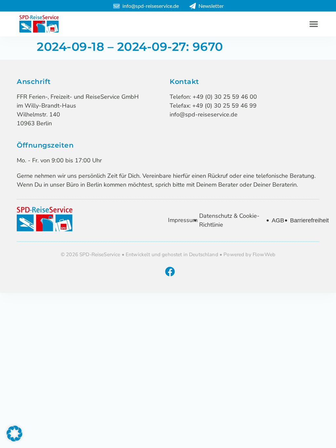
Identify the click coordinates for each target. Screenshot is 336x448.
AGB (278, 220)
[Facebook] (170, 271)
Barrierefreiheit (309, 220)
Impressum (183, 220)
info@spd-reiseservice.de (204, 114)
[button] (314, 24)
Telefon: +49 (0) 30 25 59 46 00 (213, 97)
